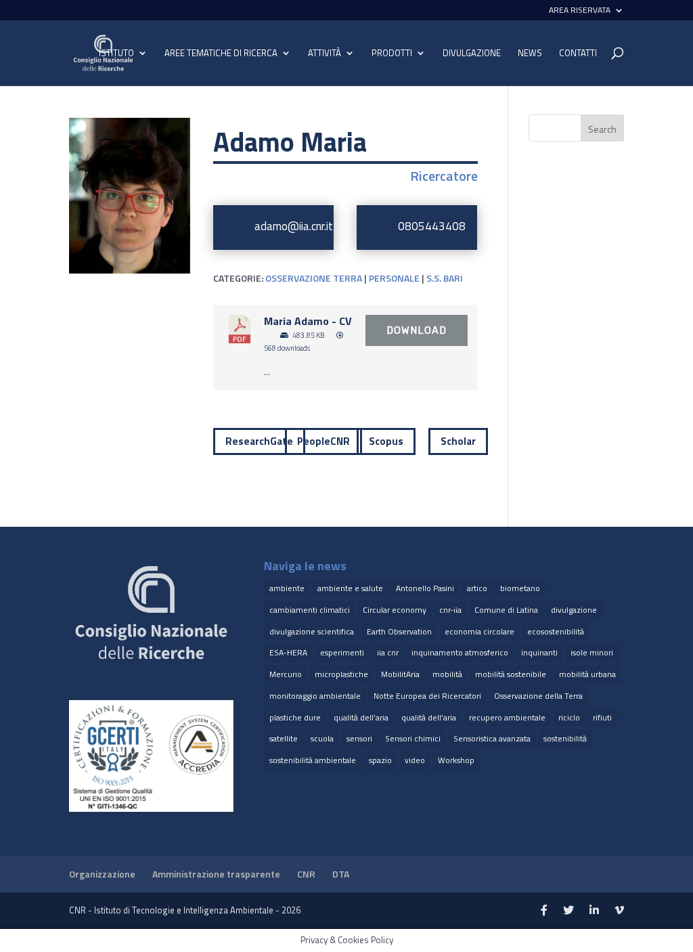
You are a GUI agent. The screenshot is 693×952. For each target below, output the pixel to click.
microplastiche (341, 674)
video (415, 760)
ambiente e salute (350, 588)
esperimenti (342, 652)
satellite (283, 738)
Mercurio (285, 674)
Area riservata (579, 11)
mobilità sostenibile (510, 674)
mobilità (447, 674)
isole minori (592, 652)
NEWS (530, 54)
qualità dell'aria (361, 717)
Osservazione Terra (313, 278)
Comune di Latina (506, 609)
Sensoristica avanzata (492, 738)
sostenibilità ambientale (312, 760)
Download (416, 330)
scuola (322, 738)
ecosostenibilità (555, 631)
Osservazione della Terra (538, 695)
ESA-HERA (288, 652)
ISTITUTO (116, 54)
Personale (394, 278)
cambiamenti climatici (309, 609)
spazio (380, 760)
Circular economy (394, 609)
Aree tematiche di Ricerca (220, 54)
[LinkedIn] (594, 911)
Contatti (578, 54)
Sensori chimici (413, 738)
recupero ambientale (507, 717)
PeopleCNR (323, 441)
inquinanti (539, 652)
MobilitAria (400, 674)
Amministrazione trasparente (216, 874)
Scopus (386, 441)
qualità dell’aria (428, 717)
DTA (340, 874)
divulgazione (574, 609)
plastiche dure (295, 717)
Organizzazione (102, 874)
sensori (359, 738)
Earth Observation (399, 631)
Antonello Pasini (425, 588)
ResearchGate (259, 441)
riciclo (569, 717)
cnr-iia (450, 609)
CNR (306, 874)
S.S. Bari (444, 278)
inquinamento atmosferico (459, 652)
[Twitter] (568, 911)
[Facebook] (544, 911)
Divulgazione (472, 53)
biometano (520, 588)
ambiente (287, 588)
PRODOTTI (392, 54)
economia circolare (479, 631)
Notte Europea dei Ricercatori (427, 695)
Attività (324, 54)
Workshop (456, 760)
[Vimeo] (619, 911)
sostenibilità (565, 738)
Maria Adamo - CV (308, 321)
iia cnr (388, 652)
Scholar (458, 441)
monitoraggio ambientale (315, 695)
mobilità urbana (587, 674)
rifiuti (602, 717)
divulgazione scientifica (311, 631)
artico (477, 588)
